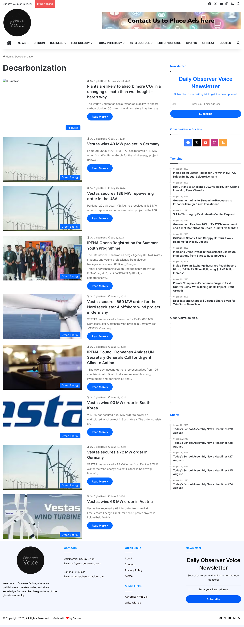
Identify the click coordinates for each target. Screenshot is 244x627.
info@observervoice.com (86, 563)
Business (56, 42)
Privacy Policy (133, 570)
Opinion (39, 42)
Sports (191, 42)
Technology (80, 42)
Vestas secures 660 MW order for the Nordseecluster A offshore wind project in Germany (124, 307)
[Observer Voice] (17, 22)
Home (9, 56)
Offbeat (208, 42)
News (22, 42)
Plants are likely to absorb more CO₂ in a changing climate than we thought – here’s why (124, 91)
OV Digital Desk (98, 81)
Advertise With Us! (136, 596)
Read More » (100, 116)
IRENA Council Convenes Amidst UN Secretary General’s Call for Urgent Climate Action (120, 357)
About (128, 558)
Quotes (225, 42)
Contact (130, 564)
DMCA (129, 576)
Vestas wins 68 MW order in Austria (120, 501)
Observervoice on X (184, 318)
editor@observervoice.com (87, 576)
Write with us (133, 602)
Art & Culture (139, 42)
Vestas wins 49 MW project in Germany (123, 144)
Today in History (109, 42)
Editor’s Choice (169, 42)
